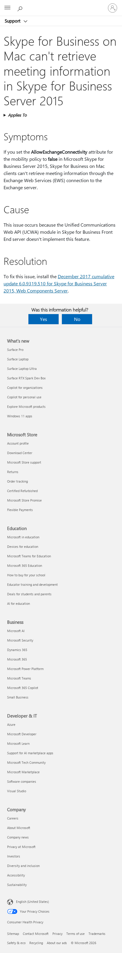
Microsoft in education (23, 537)
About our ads (57, 943)
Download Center (19, 453)
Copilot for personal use (24, 397)
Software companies (21, 781)
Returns (12, 472)
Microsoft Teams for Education (29, 556)
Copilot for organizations (25, 387)
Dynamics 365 (17, 649)
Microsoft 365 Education (24, 565)
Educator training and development (32, 584)
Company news (18, 837)
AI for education (18, 603)
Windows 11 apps (19, 416)
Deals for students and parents (29, 594)
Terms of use (75, 933)
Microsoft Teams (19, 678)
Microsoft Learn (18, 743)
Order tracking (17, 481)
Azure (11, 724)
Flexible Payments (20, 509)
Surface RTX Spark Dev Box (26, 378)
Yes (43, 319)
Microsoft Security (20, 640)
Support (13, 21)
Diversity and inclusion (23, 865)
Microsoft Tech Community (26, 762)
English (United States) (32, 901)
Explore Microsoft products (26, 406)
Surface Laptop (17, 359)
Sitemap (13, 933)
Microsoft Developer (21, 734)
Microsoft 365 (17, 659)
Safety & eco (16, 943)
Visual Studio (16, 791)
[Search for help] (21, 7)
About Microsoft (18, 827)
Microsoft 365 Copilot (22, 687)
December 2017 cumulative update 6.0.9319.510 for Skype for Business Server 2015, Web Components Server (59, 283)
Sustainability (17, 884)
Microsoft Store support (24, 462)
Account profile (18, 443)
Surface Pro (15, 349)
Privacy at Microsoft (21, 846)
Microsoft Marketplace (23, 772)
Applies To (17, 115)
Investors (13, 856)
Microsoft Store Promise (24, 500)
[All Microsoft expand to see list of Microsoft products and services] (7, 8)
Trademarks (97, 933)
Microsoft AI (16, 631)
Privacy (57, 933)
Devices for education (22, 546)
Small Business (17, 697)
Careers (12, 818)
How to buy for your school (26, 575)
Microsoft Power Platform (25, 668)
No (77, 319)
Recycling (36, 943)
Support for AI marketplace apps (30, 753)
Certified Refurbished (22, 491)
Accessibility (16, 875)
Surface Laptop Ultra (22, 368)
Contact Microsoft (36, 933)
